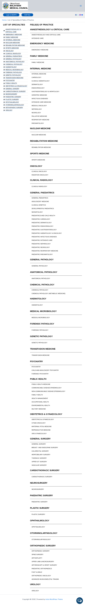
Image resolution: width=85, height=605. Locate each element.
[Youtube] (82, 15)
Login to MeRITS (11, 15)
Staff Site (27, 15)
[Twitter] (78, 15)
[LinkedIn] (80, 15)
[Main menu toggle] (81, 6)
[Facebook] (76, 15)
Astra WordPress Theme (54, 599)
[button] (79, 600)
